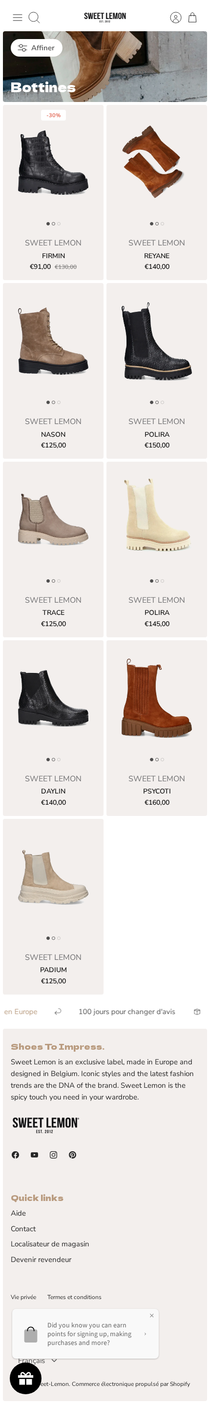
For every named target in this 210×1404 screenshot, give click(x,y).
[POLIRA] (156, 346)
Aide (18, 1213)
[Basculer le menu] (17, 17)
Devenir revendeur (41, 1259)
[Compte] (171, 17)
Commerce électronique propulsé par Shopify (131, 1384)
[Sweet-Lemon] (105, 18)
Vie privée (23, 1297)
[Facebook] (15, 1154)
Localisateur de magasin (50, 1244)
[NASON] (53, 346)
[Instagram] (53, 1154)
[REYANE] (156, 168)
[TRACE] (53, 525)
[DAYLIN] (53, 703)
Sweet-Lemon (50, 1384)
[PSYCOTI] (156, 703)
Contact (23, 1229)
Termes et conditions (74, 1297)
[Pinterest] (72, 1154)
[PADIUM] (53, 882)
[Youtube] (34, 1154)
